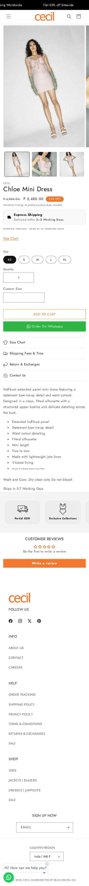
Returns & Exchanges (27, 733)
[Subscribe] (68, 827)
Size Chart (10, 238)
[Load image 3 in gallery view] (71, 164)
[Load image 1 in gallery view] (17, 164)
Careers (15, 667)
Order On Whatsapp (47, 326)
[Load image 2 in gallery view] (44, 164)
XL (65, 259)
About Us (16, 648)
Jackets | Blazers (23, 780)
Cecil (26, 880)
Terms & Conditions (25, 724)
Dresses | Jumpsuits (24, 790)
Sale (12, 743)
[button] (8, 16)
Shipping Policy (22, 704)
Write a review (44, 563)
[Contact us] (8, 877)
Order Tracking (22, 694)
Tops (12, 770)
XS (10, 259)
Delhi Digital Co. (65, 880)
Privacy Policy (21, 714)
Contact (16, 657)
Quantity (8, 269)
